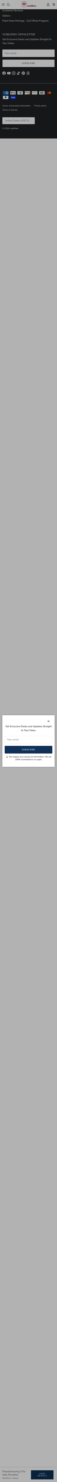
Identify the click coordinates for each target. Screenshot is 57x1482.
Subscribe (28, 749)
